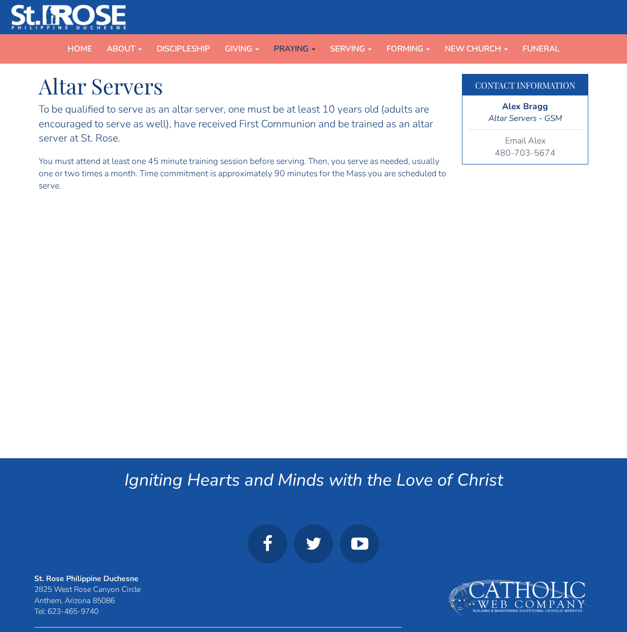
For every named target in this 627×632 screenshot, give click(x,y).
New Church (474, 48)
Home (80, 48)
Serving (348, 48)
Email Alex (525, 140)
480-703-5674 (525, 153)
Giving (239, 48)
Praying (292, 48)
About (122, 48)
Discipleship (183, 48)
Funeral (541, 48)
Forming (405, 48)
